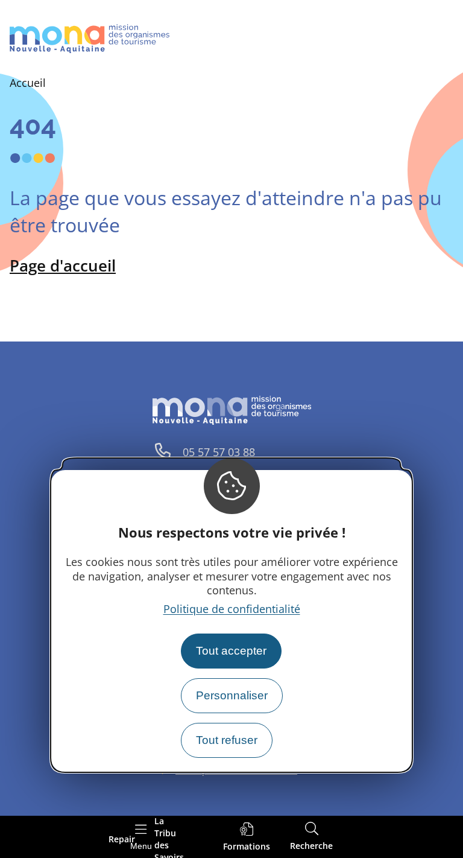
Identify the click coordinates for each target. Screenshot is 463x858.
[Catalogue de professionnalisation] (246, 837)
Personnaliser (232, 695)
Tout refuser (226, 740)
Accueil (28, 82)
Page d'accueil (63, 265)
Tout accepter (231, 650)
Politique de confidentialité (231, 609)
